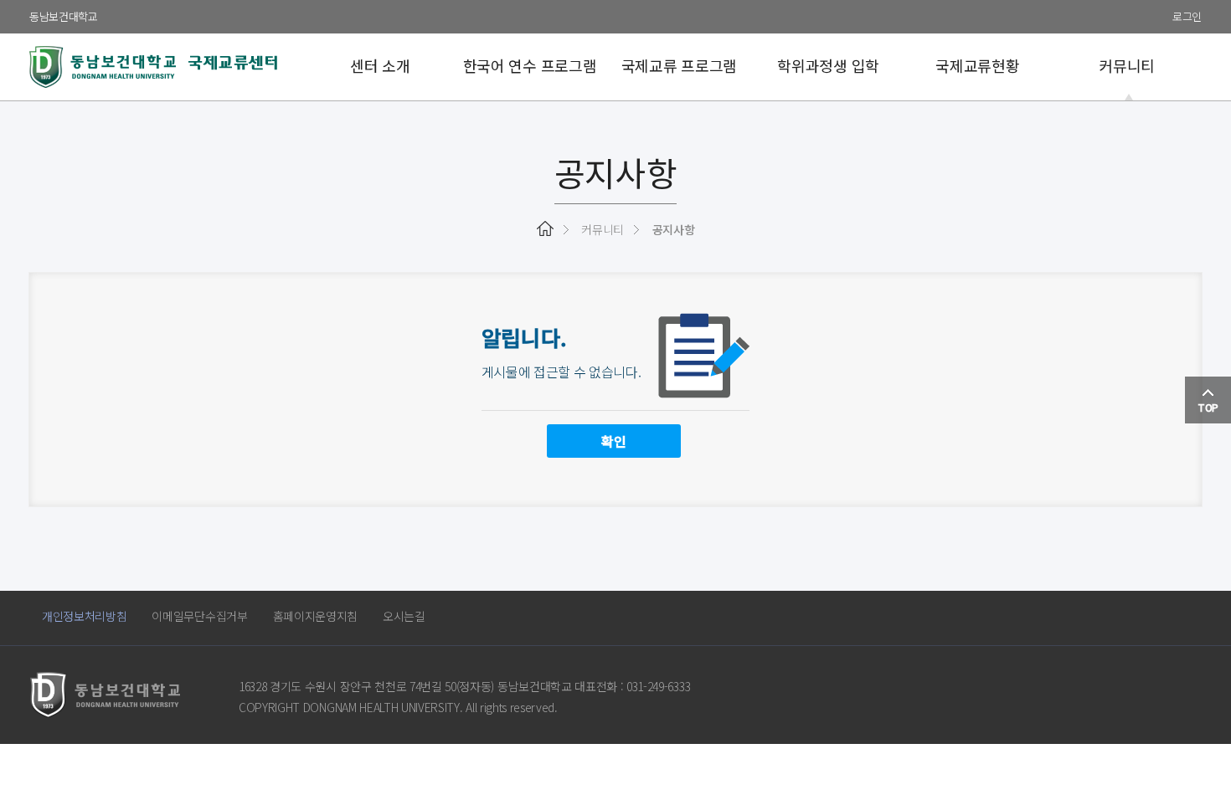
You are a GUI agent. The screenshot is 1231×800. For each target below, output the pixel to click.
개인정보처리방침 (84, 616)
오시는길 (404, 616)
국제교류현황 (977, 65)
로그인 (1187, 16)
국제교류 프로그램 (679, 65)
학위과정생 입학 (827, 65)
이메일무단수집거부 (199, 616)
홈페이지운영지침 (315, 616)
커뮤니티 (1127, 65)
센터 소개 (379, 65)
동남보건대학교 (63, 16)
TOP (1208, 407)
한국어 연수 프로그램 (529, 65)
